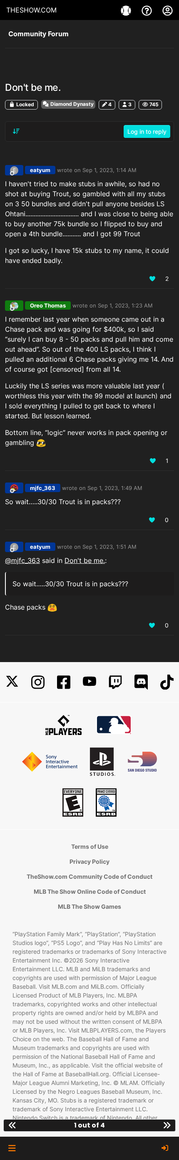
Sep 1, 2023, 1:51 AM (109, 546)
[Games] (127, 10)
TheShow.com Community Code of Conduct (89, 876)
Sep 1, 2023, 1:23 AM (125, 305)
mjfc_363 (42, 488)
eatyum (40, 170)
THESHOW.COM (31, 10)
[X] (12, 682)
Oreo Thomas (48, 305)
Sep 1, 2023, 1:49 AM (114, 488)
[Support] (148, 10)
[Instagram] (38, 682)
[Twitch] (115, 682)
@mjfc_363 (22, 560)
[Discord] (141, 682)
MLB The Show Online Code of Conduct (90, 891)
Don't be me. (85, 560)
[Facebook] (63, 682)
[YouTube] (89, 682)
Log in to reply (147, 131)
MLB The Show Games (89, 906)
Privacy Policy (89, 861)
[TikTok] (167, 682)
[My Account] (167, 10)
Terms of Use (89, 846)
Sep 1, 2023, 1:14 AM (109, 170)
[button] (11, 1148)
